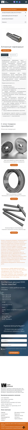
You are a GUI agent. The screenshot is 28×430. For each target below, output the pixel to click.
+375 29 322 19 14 (6, 298)
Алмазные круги (22, 240)
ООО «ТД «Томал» (14, 271)
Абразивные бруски (18, 256)
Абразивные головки (6, 256)
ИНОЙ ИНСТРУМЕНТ (7, 19)
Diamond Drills (4, 269)
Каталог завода (6, 57)
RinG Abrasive (12, 269)
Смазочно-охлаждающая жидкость (10, 259)
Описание (4, 54)
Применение (13, 54)
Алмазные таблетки (11, 247)
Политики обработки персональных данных (14, 349)
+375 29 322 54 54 (6, 299)
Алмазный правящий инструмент (9, 241)
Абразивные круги (16, 255)
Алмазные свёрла (5, 244)
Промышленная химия (17, 258)
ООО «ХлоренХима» (19, 274)
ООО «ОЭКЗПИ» (9, 274)
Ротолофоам (7, 258)
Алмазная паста (15, 244)
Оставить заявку (6, 50)
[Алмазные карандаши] (14, 36)
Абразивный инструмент (19, 253)
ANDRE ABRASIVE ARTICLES (17, 268)
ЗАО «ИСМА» (16, 277)
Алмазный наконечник (20, 243)
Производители (5, 268)
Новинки (4, 22)
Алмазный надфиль (11, 246)
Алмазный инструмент (11, 240)
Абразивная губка (5, 255)
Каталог (3, 240)
